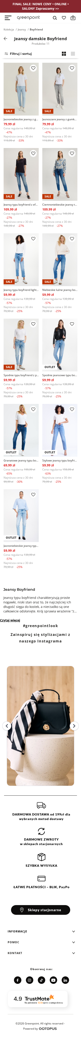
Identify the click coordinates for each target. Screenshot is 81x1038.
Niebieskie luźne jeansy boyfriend (59, 290)
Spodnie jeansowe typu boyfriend (59, 375)
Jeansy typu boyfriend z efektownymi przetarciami (21, 204)
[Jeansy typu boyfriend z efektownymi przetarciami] (21, 174)
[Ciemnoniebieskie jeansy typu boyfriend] (59, 174)
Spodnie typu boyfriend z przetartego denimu (21, 375)
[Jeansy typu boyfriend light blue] (21, 259)
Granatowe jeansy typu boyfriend (21, 460)
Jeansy (22, 29)
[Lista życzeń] (63, 17)
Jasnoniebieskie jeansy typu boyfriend (21, 546)
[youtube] (53, 980)
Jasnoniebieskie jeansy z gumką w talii (21, 119)
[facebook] (17, 980)
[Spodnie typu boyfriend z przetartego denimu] (21, 345)
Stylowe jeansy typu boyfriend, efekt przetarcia (59, 460)
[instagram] (29, 980)
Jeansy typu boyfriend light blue (21, 290)
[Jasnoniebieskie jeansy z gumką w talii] (21, 89)
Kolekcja (9, 29)
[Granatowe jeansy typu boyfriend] (21, 430)
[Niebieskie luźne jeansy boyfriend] (59, 259)
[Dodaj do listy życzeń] (33, 68)
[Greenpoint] (28, 18)
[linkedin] (65, 980)
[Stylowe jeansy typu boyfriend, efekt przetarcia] (59, 430)
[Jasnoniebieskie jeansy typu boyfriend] (21, 515)
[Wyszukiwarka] (54, 17)
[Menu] (8, 17)
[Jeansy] (5, 38)
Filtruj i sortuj (21, 54)
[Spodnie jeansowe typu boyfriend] (59, 345)
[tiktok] (41, 980)
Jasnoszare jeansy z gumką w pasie (59, 119)
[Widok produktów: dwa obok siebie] (63, 53)
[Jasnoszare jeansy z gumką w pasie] (59, 89)
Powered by (30, 1029)
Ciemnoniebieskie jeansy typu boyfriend (59, 204)
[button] (41, 931)
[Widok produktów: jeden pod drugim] (72, 53)
